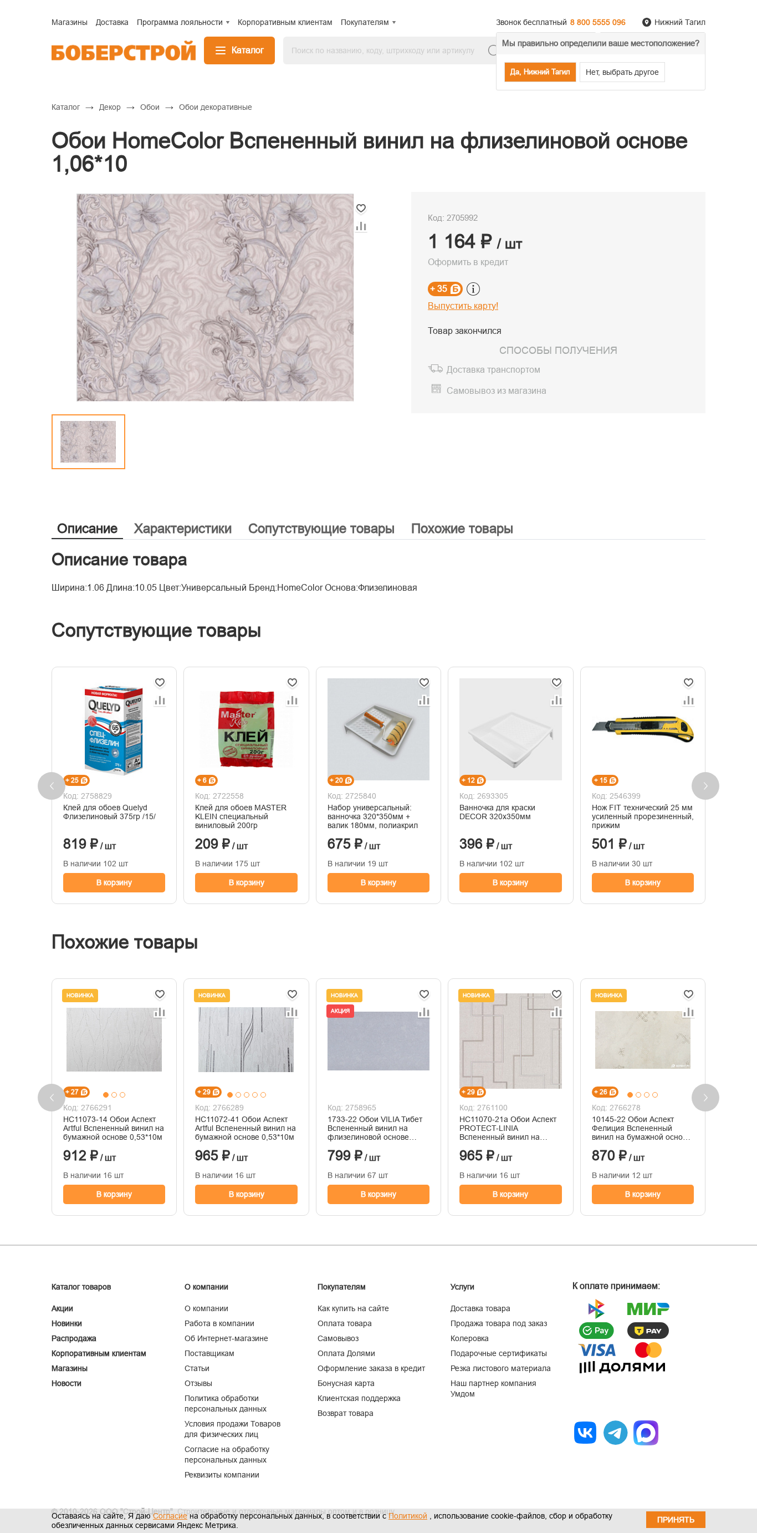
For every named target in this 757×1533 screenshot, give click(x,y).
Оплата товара (345, 1323)
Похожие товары (462, 528)
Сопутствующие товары (321, 528)
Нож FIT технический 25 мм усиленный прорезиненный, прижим (643, 816)
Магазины (70, 1368)
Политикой (407, 1515)
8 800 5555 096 (598, 22)
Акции (62, 1308)
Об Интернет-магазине (226, 1338)
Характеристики (183, 528)
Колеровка (470, 1338)
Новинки (67, 1323)
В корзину (114, 882)
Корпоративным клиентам (99, 1353)
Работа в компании (219, 1323)
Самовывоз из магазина (496, 390)
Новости (66, 1383)
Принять (675, 1519)
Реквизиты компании (222, 1474)
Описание (87, 528)
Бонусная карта (346, 1383)
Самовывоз (338, 1338)
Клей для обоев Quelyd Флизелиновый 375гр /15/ (109, 812)
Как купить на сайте (353, 1308)
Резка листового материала (501, 1368)
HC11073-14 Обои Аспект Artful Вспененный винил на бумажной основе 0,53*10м (113, 1128)
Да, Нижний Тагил (540, 72)
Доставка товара (480, 1308)
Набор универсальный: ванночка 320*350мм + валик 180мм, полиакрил (373, 816)
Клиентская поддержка (359, 1398)
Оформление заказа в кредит (371, 1368)
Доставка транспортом (493, 369)
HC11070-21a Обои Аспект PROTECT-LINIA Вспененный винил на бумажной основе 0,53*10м (509, 1128)
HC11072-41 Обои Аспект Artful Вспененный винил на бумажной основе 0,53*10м (245, 1128)
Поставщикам (209, 1353)
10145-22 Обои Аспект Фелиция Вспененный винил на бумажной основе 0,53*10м (641, 1128)
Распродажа (74, 1338)
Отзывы (198, 1383)
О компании (206, 1308)
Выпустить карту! (463, 306)
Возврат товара (346, 1413)
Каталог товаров (81, 1286)
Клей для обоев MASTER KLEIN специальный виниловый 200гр (241, 816)
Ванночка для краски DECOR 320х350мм (497, 812)
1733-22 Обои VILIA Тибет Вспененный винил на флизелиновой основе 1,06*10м (375, 1128)
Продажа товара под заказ (499, 1323)
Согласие (170, 1515)
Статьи (197, 1368)
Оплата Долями (346, 1353)
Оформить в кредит (468, 262)
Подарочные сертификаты (499, 1353)
